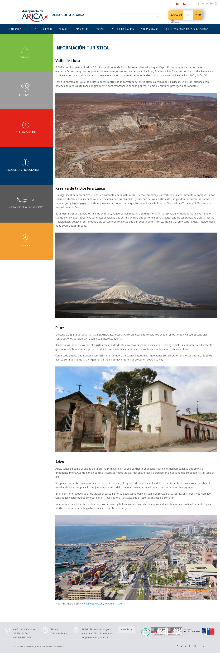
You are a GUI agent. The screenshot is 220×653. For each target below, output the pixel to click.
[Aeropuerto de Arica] (35, 15)
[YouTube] (207, 3)
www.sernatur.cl (114, 603)
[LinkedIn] (211, 3)
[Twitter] (202, 3)
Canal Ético (126, 629)
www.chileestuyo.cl (90, 603)
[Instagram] (215, 3)
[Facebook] (198, 3)
